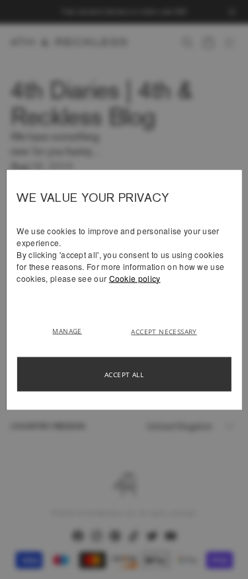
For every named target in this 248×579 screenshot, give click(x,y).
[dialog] (123, 289)
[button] (71, 329)
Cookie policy (135, 277)
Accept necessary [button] (163, 330)
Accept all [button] (124, 374)
